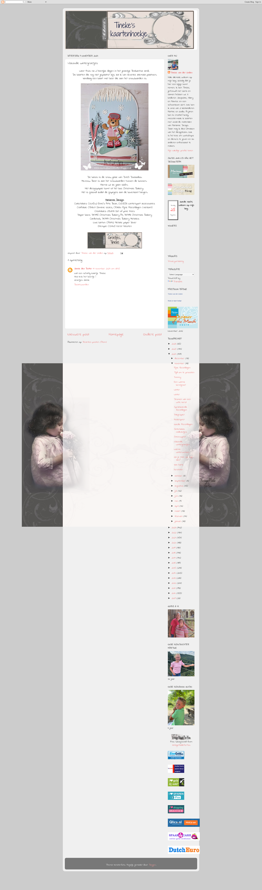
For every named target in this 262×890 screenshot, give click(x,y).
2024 (174, 354)
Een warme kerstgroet (180, 383)
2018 (174, 553)
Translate (177, 281)
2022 (174, 532)
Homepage (116, 334)
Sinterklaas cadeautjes (180, 430)
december (180, 358)
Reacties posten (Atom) (95, 342)
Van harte (178, 465)
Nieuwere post (78, 334)
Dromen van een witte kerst (182, 401)
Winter (177, 390)
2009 (174, 598)
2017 (174, 558)
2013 (174, 578)
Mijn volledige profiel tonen (180, 150)
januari (178, 521)
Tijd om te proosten (184, 372)
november (180, 363)
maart (178, 511)
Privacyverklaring (176, 261)
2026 (174, 344)
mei (177, 501)
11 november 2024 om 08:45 (106, 269)
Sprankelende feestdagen (180, 408)
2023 (174, 527)
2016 (174, 563)
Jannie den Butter (83, 269)
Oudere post (152, 334)
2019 (174, 548)
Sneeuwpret (180, 437)
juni (177, 496)
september (180, 481)
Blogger (152, 865)
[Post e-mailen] (121, 253)
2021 (174, 538)
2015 (174, 568)
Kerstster (178, 469)
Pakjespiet (179, 415)
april (177, 506)
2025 (174, 349)
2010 (174, 593)
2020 (174, 543)
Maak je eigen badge (174, 301)
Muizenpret (179, 419)
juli (176, 491)
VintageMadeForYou (181, 745)
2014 (174, 573)
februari (179, 516)
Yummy (177, 377)
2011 (174, 588)
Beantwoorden (81, 284)
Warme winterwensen (181, 451)
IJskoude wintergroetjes (182, 443)
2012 (174, 583)
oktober (179, 476)
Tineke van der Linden (181, 73)
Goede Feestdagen (183, 424)
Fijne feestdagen (182, 368)
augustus (179, 486)
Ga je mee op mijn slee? (183, 458)
